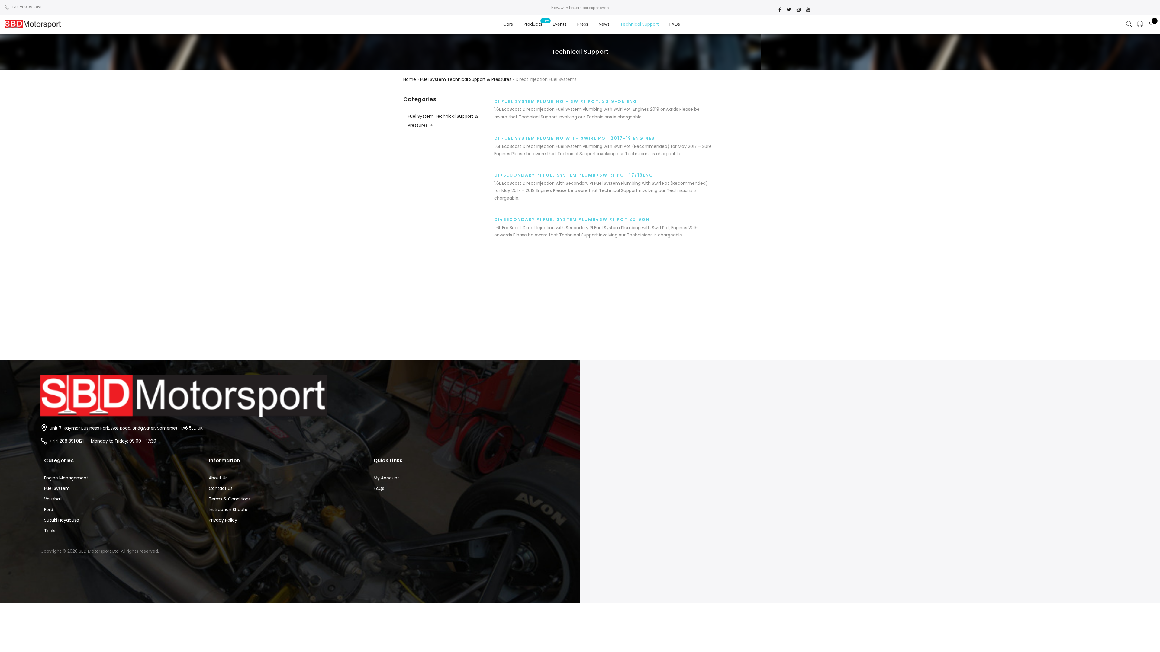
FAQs (674, 24)
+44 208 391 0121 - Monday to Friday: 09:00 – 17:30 (103, 441)
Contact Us (221, 488)
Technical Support (639, 24)
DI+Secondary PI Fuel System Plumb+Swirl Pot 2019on (571, 219)
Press (582, 24)
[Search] (1129, 24)
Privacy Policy (223, 520)
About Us (218, 478)
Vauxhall (53, 499)
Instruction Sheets (228, 510)
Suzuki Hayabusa (61, 520)
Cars (508, 24)
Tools (49, 531)
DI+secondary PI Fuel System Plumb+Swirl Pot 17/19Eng (573, 175)
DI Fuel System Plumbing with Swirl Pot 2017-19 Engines (574, 138)
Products (533, 24)
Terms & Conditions (230, 499)
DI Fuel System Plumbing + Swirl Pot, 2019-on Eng (565, 101)
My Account (386, 478)
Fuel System (57, 488)
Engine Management (66, 478)
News (604, 24)
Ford (48, 510)
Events (560, 24)
